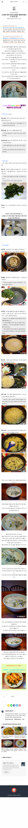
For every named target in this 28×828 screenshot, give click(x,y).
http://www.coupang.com (8, 25)
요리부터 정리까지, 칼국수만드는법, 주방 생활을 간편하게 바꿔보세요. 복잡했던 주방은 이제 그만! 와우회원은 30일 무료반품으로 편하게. (14, 31)
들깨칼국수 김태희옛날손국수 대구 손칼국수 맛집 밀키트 (14, 38)
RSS (23, 719)
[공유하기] (6, 696)
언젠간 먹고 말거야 (14, 1)
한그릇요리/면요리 (14, 12)
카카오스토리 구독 (9, 719)
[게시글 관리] (8, 696)
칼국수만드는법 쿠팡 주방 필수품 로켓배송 (14, 28)
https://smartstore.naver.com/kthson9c (11, 36)
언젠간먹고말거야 (10, 18)
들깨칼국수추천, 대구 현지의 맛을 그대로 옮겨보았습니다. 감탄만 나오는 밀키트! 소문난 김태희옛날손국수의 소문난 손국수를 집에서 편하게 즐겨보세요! (14, 41)
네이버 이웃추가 (17, 719)
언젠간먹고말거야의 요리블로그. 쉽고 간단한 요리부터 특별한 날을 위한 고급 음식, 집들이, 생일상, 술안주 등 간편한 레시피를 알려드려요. (11, 767)
